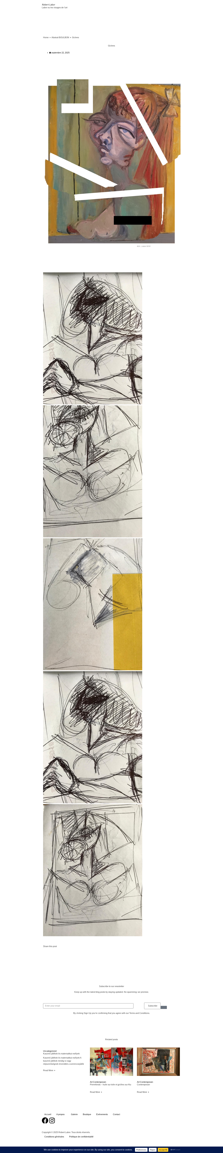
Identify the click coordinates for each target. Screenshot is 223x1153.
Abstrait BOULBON (60, 37)
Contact (116, 1114)
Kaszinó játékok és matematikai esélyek (61, 1054)
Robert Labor (48, 4)
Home (46, 37)
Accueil (47, 1114)
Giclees (111, 46)
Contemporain (143, 1084)
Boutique (87, 1114)
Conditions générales (54, 1137)
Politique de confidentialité (81, 1137)
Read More (48, 1070)
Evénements (102, 1114)
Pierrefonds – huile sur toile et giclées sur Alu (110, 1084)
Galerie (74, 1114)
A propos (60, 1114)
